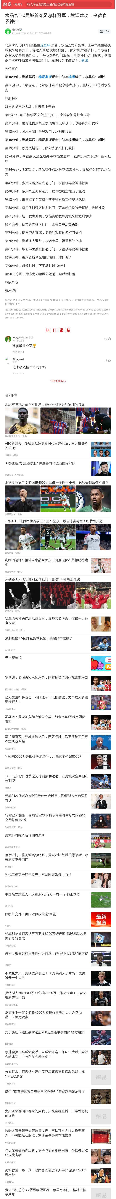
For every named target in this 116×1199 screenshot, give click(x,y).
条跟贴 (57, 381)
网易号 (18, 4)
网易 (7, 4)
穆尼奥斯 (45, 77)
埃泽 (71, 77)
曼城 (84, 60)
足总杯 (45, 45)
